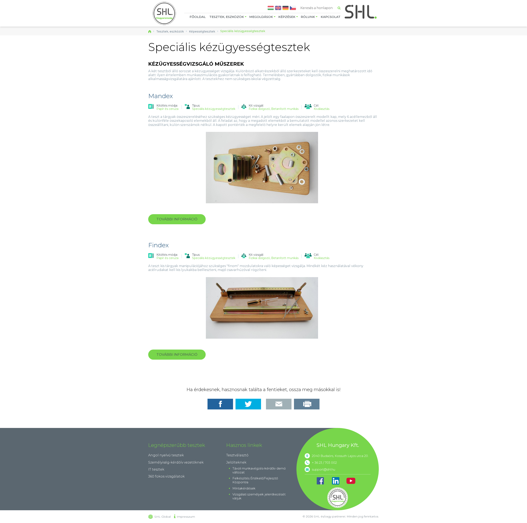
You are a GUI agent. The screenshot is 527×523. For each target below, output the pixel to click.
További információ (181, 220)
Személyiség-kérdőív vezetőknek (176, 462)
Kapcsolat (330, 17)
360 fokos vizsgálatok (166, 476)
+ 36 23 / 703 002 (324, 463)
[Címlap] (164, 14)
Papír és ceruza (167, 109)
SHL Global (162, 516)
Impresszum (186, 516)
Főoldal (198, 17)
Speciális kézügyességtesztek (213, 109)
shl (337, 497)
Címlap (149, 31)
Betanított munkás (284, 109)
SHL (361, 12)
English (278, 8)
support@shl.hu (323, 469)
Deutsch (285, 8)
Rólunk (308, 17)
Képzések (286, 17)
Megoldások (261, 17)
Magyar (271, 8)
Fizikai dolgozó (259, 109)
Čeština (293, 8)
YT (351, 481)
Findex (158, 245)
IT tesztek (156, 469)
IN (335, 481)
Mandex (160, 96)
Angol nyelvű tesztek (166, 455)
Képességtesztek (202, 31)
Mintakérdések (243, 488)
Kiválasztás (321, 109)
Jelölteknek (236, 462)
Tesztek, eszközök (226, 17)
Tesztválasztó (237, 455)
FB (320, 481)
